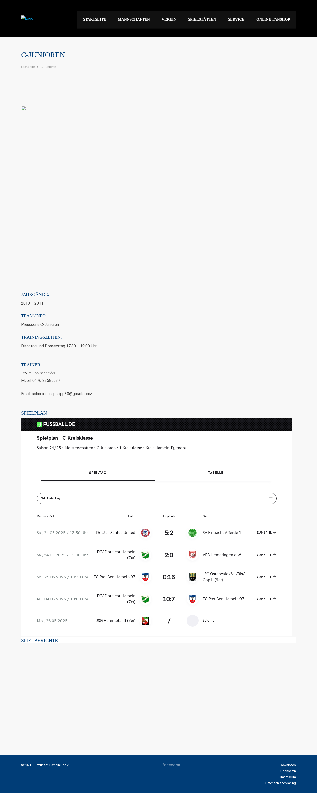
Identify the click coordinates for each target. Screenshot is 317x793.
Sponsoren (288, 771)
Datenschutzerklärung (280, 783)
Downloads (288, 765)
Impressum (288, 777)
